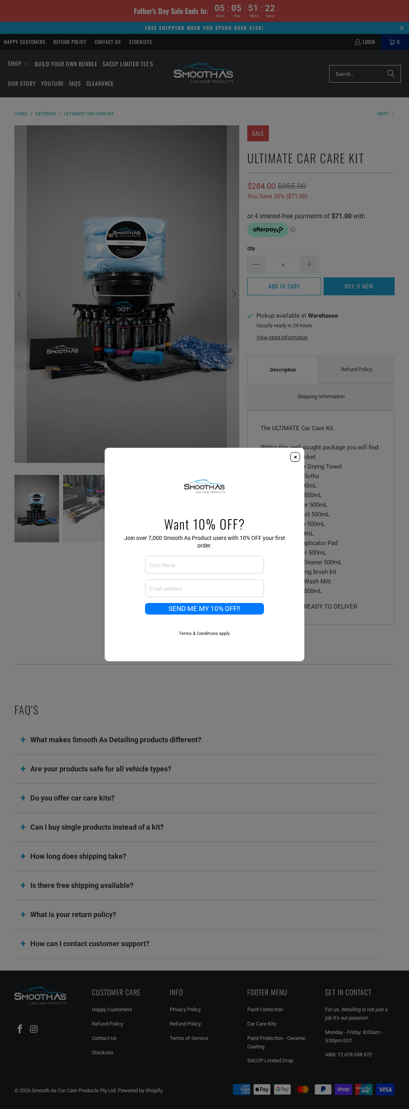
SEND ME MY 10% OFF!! (204, 609)
